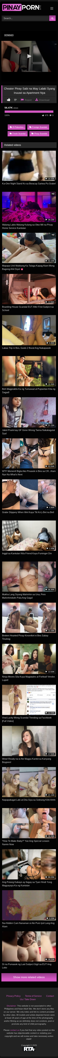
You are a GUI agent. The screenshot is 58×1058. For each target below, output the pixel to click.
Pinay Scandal (40, 133)
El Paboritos (18, 127)
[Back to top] (49, 1049)
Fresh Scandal (19, 133)
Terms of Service (33, 996)
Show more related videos (29, 977)
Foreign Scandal (39, 127)
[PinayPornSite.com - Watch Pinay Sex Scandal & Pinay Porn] (23, 8)
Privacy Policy (13, 996)
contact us (14, 1030)
